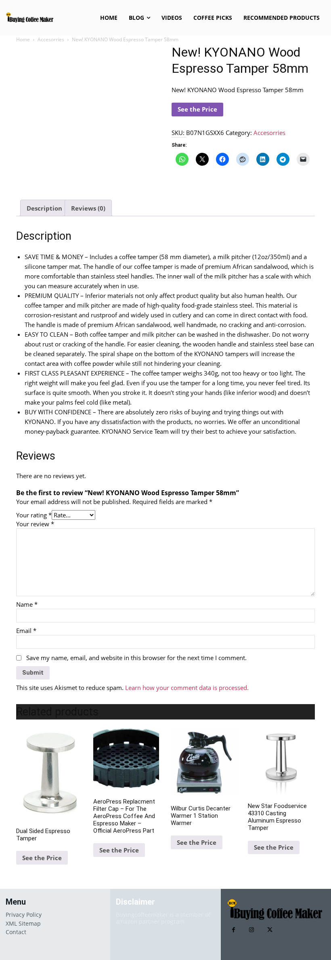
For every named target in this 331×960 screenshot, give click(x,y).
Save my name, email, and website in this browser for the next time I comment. (136, 658)
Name (27, 604)
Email (26, 631)
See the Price (197, 109)
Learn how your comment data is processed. (187, 688)
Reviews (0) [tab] (88, 208)
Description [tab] (44, 208)
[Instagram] (252, 930)
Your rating (34, 515)
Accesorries (51, 39)
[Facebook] (233, 930)
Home (23, 39)
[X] (270, 930)
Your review (35, 524)
